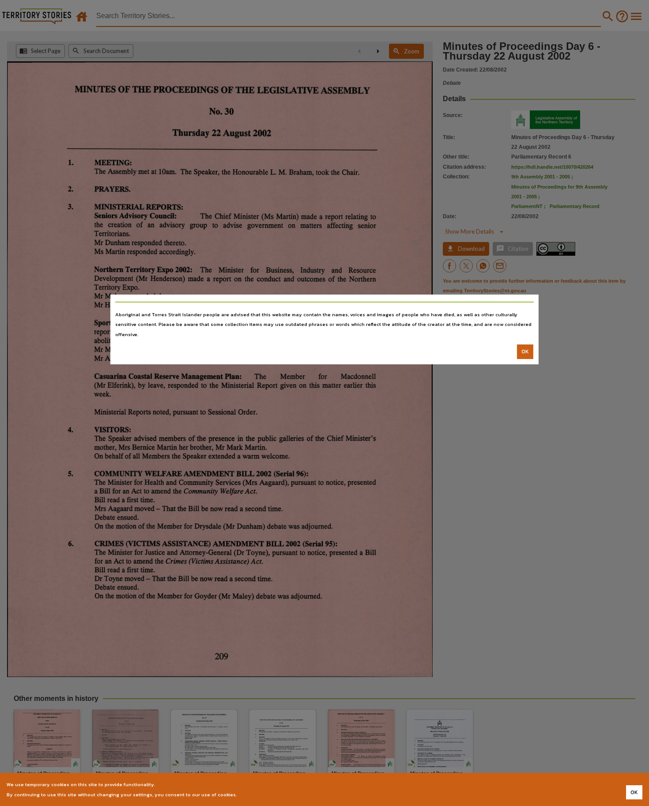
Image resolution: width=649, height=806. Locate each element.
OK (525, 352)
